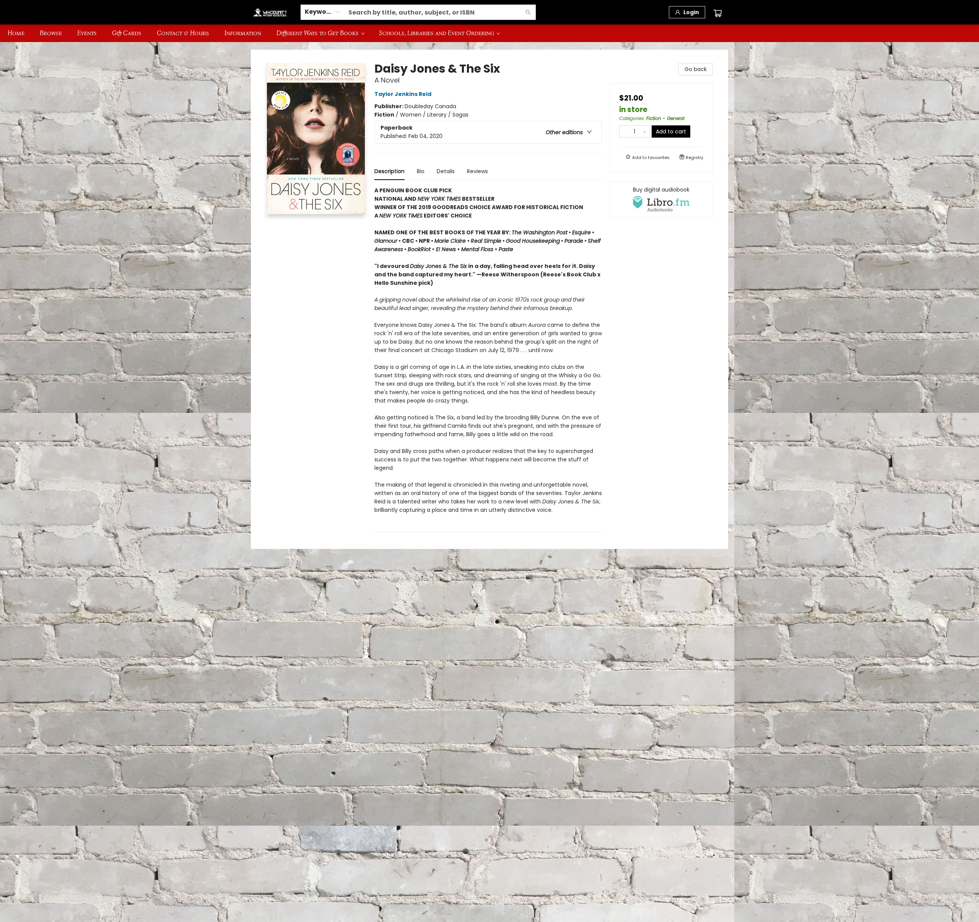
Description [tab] (389, 171)
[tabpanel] (488, 359)
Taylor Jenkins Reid (402, 94)
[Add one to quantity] (644, 131)
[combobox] (323, 12)
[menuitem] (16, 33)
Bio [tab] (420, 171)
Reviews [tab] (477, 171)
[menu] (489, 33)
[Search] (528, 12)
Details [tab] (446, 171)
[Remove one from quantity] (624, 131)
